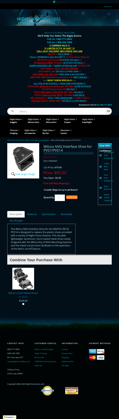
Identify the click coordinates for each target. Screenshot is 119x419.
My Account (39, 357)
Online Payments (59, 390)
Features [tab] (32, 214)
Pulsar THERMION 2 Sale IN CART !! (48, 57)
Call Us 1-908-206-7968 (59, 42)
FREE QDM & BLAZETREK (72, 74)
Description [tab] (16, 214)
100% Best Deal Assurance (45, 361)
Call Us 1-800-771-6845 (59, 39)
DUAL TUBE (60, 98)
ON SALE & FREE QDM (67, 71)
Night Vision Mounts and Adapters (37, 140)
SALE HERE (63, 54)
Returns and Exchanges (44, 349)
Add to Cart (72, 197)
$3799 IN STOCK (83, 86)
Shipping (65, 357)
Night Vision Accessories (15, 140)
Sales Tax (38, 365)
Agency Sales (69, 32)
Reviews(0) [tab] (66, 214)
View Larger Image (25, 174)
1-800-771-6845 (105, 104)
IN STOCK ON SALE (69, 60)
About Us (48, 32)
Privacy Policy (67, 353)
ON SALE (70, 89)
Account (107, 6)
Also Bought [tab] (16, 220)
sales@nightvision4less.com (18, 361)
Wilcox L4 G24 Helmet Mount (23, 292)
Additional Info (67, 361)
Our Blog (58, 32)
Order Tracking (41, 353)
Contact (65, 349)
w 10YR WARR (78, 101)
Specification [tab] (49, 214)
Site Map (65, 365)
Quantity (49, 197)
